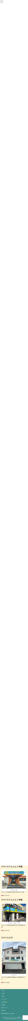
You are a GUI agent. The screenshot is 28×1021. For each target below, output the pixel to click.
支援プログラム (4, 1007)
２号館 (2, 993)
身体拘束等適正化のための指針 (7, 1013)
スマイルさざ (4, 999)
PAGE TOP (25, 988)
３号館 (2, 996)
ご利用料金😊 (4, 1002)
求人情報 (3, 1004)
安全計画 (3, 1010)
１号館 (2, 990)
